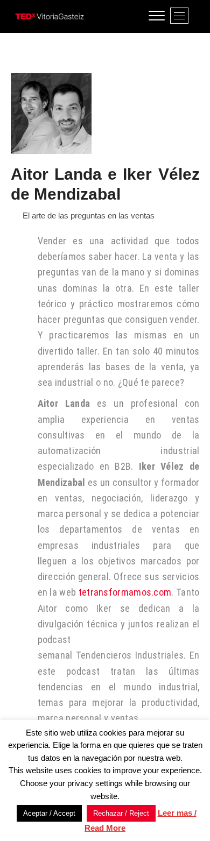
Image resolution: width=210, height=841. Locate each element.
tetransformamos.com (125, 592)
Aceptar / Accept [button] (49, 813)
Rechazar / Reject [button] (121, 813)
